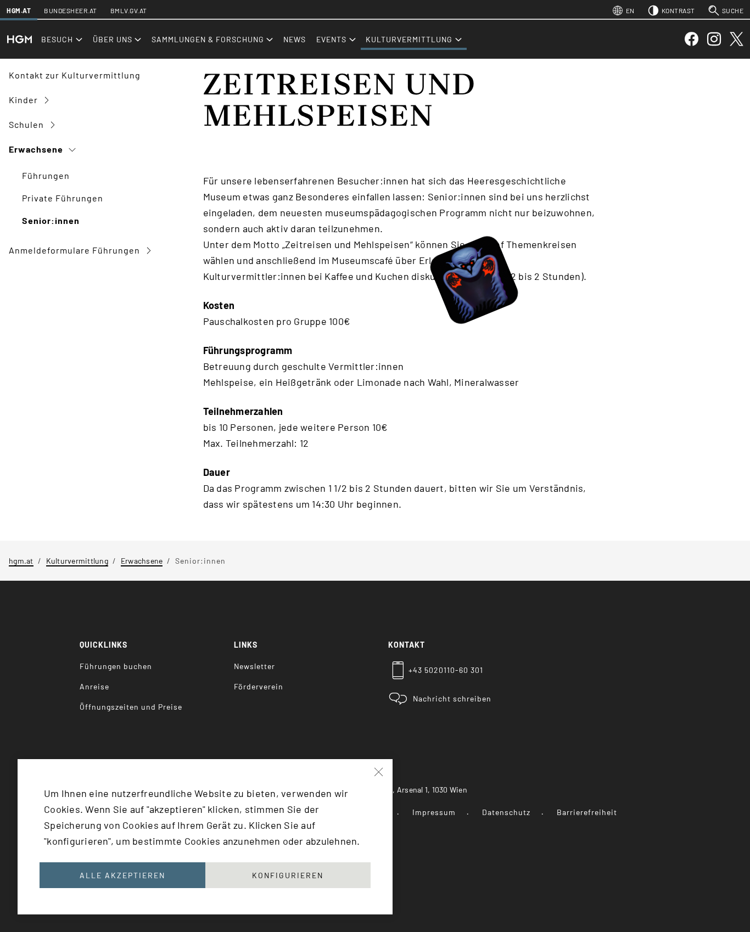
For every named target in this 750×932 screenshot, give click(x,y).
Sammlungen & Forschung (208, 39)
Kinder (24, 99)
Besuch (57, 39)
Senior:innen (51, 220)
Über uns (112, 39)
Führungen (46, 175)
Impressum (434, 812)
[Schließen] (379, 772)
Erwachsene (37, 149)
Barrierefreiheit (587, 812)
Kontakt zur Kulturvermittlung (75, 75)
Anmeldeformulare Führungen (75, 250)
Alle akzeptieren (122, 875)
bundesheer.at (70, 10)
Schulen (27, 124)
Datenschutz (506, 812)
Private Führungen (62, 198)
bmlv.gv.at (128, 10)
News (294, 39)
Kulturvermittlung (409, 39)
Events (331, 39)
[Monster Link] (498, 288)
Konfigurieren (287, 875)
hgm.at (19, 10)
